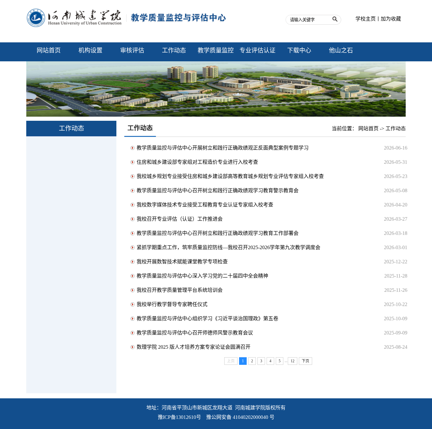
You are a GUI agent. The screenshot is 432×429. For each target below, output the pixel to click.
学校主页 (365, 18)
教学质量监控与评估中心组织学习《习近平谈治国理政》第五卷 (207, 318)
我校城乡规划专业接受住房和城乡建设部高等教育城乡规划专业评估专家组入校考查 (230, 176)
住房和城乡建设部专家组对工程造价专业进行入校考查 (197, 162)
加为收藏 (391, 18)
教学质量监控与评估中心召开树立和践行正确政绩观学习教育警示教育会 (218, 190)
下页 (305, 361)
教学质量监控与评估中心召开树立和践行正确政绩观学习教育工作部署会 (218, 233)
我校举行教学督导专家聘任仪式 (172, 304)
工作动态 (396, 128)
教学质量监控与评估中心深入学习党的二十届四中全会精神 (202, 276)
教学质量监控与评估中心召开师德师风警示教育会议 (195, 332)
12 (292, 361)
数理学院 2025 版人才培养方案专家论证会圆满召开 (193, 347)
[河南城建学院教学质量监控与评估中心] (127, 37)
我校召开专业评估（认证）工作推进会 (180, 219)
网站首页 (368, 128)
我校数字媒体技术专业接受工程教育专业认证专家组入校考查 (205, 204)
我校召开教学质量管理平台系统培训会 (180, 290)
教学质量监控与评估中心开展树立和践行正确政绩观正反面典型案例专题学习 (223, 147)
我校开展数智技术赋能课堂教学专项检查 (182, 261)
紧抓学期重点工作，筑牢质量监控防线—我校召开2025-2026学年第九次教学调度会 (228, 247)
